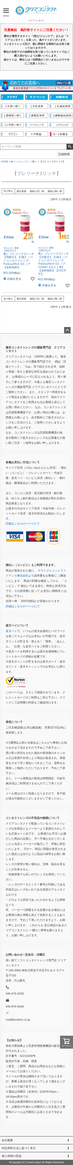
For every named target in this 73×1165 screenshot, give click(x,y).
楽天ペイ (11, 631)
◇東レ (33, 161)
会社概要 (7, 1140)
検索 (70, 146)
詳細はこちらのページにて (23, 523)
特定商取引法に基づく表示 (19, 1148)
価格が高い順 (54, 191)
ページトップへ (67, 330)
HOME (4, 161)
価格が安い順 (37, 191)
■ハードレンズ (19, 161)
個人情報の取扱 (11, 1156)
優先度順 (21, 191)
